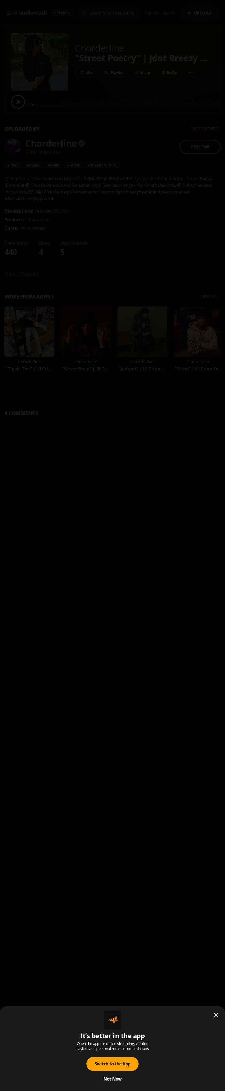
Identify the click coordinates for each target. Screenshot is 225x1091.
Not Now (112, 1079)
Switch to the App (112, 1064)
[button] (112, 545)
